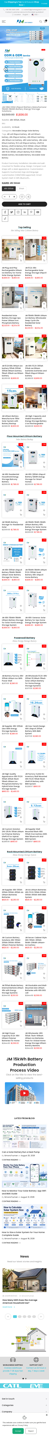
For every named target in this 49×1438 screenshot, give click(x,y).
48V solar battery (30, 140)
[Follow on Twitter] (11, 212)
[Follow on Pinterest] (31, 212)
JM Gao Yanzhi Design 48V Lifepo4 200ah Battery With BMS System (35, 730)
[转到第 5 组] (34, 1316)
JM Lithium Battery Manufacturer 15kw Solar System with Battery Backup (10, 420)
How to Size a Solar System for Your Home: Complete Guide (23, 1233)
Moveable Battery (23, 155)
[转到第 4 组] (29, 1316)
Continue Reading (10, 1160)
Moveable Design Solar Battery (25, 130)
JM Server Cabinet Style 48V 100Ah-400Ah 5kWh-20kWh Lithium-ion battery (36, 941)
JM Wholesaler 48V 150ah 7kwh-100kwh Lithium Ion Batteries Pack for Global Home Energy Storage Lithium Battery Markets (35, 1039)
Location (17, 15)
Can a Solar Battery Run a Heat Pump (21, 1152)
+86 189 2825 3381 (12, 10)
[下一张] (41, 1317)
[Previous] (6, 69)
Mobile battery (8, 155)
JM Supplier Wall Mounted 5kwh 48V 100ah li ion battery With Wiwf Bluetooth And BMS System (36, 834)
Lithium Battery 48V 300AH (21, 149)
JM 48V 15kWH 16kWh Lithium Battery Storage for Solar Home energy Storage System (12, 621)
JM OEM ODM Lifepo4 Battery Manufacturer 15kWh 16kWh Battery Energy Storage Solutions (24, 109)
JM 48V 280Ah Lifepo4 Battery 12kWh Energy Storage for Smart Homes (35, 478)
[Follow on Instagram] (18, 212)
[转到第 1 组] (15, 1316)
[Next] (43, 69)
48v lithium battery (35, 137)
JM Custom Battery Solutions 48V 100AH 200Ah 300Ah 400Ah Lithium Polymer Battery (12, 941)
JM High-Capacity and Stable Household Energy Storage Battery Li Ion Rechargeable (35, 420)
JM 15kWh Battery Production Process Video (24, 1064)
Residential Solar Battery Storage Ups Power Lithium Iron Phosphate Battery (11, 319)
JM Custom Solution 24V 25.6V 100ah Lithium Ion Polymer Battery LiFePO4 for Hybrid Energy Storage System (13, 834)
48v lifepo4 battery (17, 137)
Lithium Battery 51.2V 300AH (29, 152)
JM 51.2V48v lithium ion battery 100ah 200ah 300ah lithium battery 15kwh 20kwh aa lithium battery (12, 371)
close (45, 3)
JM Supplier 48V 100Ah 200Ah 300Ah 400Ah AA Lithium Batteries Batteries (12, 893)
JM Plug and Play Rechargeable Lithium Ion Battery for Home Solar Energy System (12, 271)
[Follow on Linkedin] (24, 212)
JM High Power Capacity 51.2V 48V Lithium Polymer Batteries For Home (10, 1037)
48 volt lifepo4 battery (17, 134)
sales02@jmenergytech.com (35, 10)
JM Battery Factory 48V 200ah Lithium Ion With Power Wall (12, 678)
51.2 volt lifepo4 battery (26, 143)
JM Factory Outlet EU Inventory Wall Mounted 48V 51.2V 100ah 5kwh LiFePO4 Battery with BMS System (36, 779)
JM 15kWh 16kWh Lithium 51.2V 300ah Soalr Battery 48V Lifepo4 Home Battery (36, 573)
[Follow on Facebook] (5, 212)
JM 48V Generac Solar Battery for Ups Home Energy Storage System (35, 620)
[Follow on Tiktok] (5, 219)
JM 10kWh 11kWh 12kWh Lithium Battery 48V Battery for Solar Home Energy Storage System (35, 526)
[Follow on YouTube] (38, 212)
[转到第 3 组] (24, 1316)
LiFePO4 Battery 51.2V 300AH (21, 146)
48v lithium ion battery (12, 140)
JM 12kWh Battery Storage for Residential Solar (12, 524)
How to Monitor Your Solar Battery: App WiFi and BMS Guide (24, 1192)
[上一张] (8, 1317)
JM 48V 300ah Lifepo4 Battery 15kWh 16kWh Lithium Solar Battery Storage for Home (12, 573)
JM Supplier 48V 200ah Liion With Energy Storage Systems (12, 728)
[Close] (46, 1415)
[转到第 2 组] (20, 1316)
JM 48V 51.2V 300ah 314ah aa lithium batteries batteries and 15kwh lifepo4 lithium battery (36, 371)
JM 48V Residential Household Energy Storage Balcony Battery (10, 478)
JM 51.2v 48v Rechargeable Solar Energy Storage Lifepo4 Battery (35, 271)
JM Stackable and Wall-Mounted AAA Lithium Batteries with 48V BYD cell (36, 989)
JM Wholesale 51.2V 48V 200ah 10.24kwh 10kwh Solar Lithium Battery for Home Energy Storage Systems (36, 681)
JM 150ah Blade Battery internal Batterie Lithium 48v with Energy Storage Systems (12, 989)
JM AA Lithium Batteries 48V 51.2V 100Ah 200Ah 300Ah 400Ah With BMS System (35, 893)
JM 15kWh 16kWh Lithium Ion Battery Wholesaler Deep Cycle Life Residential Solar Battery (36, 320)
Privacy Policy (23, 1425)
